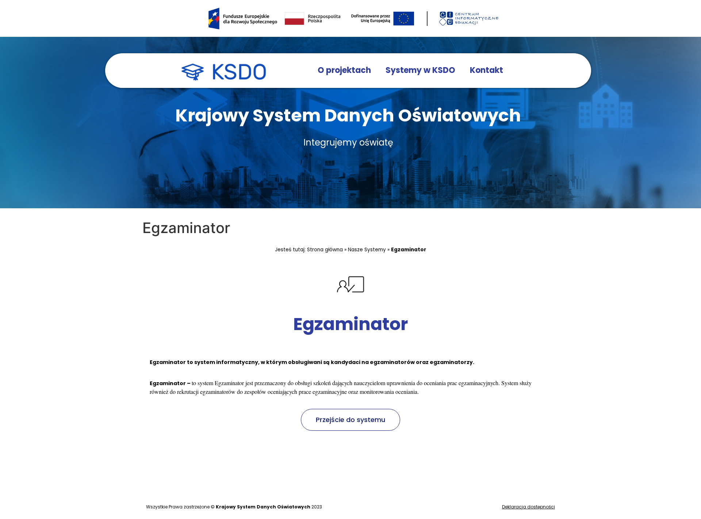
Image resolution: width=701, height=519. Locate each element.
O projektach (344, 70)
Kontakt (486, 70)
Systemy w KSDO (420, 70)
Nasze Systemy (367, 249)
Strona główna (325, 249)
